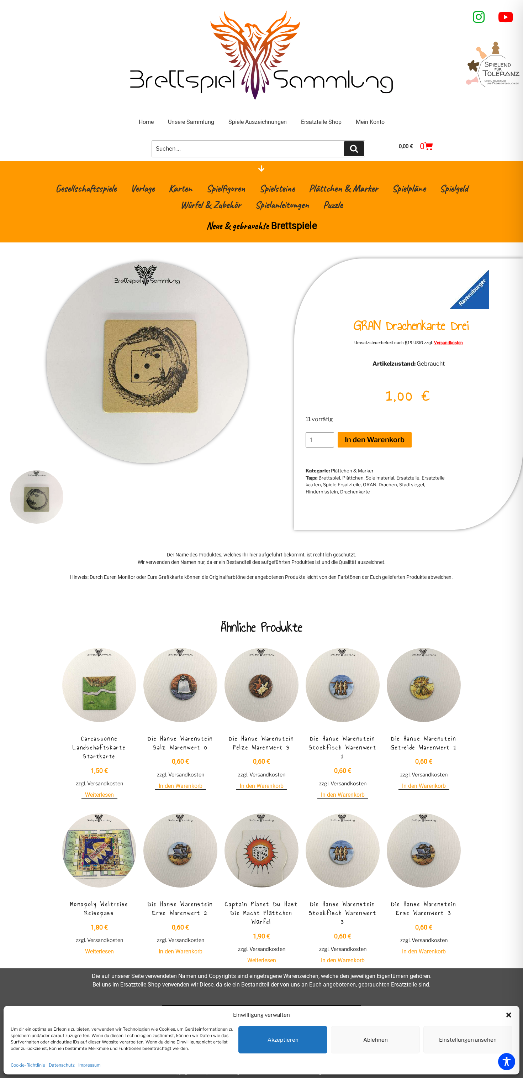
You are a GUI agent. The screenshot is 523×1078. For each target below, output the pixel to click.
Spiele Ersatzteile (342, 484)
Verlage (142, 188)
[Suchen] (354, 148)
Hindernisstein (322, 491)
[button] (508, 1015)
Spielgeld (454, 188)
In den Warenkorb (375, 439)
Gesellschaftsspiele (86, 188)
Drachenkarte (355, 491)
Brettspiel (329, 478)
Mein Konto (370, 122)
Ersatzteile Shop (321, 122)
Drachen (388, 484)
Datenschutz (62, 1065)
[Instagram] (478, 17)
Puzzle (333, 204)
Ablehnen (375, 1040)
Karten (180, 188)
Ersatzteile (407, 478)
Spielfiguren (225, 188)
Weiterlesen (99, 794)
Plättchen (353, 478)
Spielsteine (277, 188)
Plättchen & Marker (343, 188)
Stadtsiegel (411, 484)
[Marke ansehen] (469, 307)
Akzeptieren (283, 1040)
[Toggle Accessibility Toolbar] (506, 1061)
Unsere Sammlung (191, 122)
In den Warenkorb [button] (180, 786)
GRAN (369, 484)
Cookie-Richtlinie (28, 1065)
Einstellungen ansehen (468, 1040)
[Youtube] (505, 17)
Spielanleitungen (282, 204)
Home (146, 122)
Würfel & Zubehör (210, 204)
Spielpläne (409, 188)
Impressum (89, 1065)
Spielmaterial (380, 478)
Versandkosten (448, 342)
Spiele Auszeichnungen (257, 122)
